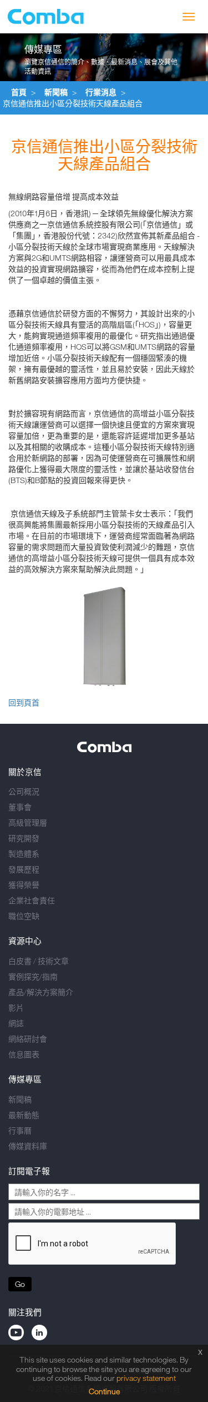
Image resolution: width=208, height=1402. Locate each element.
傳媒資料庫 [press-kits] (27, 1146)
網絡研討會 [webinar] (27, 1038)
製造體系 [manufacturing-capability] (23, 853)
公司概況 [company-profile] (23, 791)
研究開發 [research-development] (23, 838)
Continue (104, 1391)
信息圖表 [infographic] (23, 1054)
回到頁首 (23, 702)
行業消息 (100, 92)
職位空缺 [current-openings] (23, 916)
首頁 (19, 92)
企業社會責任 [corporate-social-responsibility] (31, 900)
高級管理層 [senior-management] (27, 822)
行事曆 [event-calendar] (20, 1130)
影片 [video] (16, 1007)
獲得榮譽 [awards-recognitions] (23, 884)
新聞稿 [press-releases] (20, 1099)
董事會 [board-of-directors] (20, 807)
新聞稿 (56, 92)
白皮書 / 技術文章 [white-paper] (38, 961)
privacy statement (146, 1378)
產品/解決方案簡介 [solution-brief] (40, 992)
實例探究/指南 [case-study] (33, 976)
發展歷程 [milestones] (23, 869)
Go (20, 1284)
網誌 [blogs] (16, 1023)
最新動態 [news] (23, 1115)
